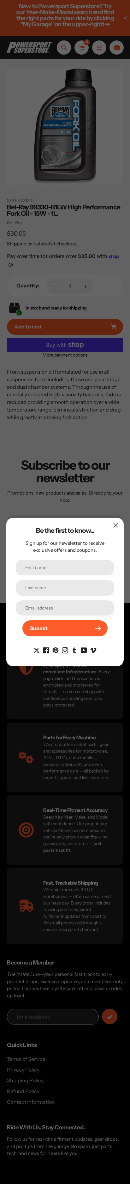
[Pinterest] (55, 649)
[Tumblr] (74, 649)
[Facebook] (46, 649)
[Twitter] (36, 649)
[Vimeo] (93, 649)
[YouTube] (84, 649)
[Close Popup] (116, 525)
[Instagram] (65, 649)
